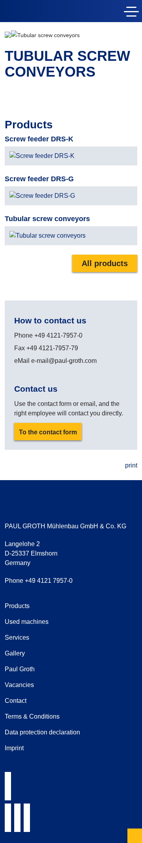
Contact (15, 700)
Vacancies (19, 685)
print (131, 465)
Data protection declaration (42, 732)
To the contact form (48, 432)
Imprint (14, 748)
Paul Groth (20, 669)
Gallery (15, 653)
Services (17, 637)
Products (17, 606)
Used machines (27, 621)
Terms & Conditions (32, 716)
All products (105, 263)
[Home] (50, 13)
